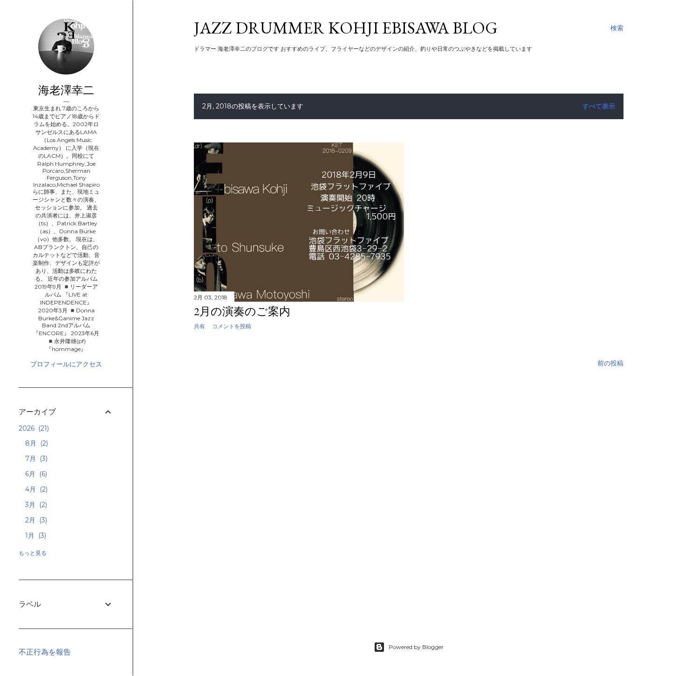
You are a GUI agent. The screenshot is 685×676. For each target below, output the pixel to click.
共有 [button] (199, 326)
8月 (35, 443)
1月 (34, 535)
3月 (35, 504)
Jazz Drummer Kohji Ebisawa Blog (346, 28)
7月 (35, 458)
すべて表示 (598, 106)
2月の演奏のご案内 (242, 311)
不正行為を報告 (45, 652)
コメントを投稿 (231, 326)
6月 (35, 474)
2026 (33, 428)
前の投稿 (610, 363)
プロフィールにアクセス (66, 364)
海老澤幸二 (66, 90)
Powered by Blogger (416, 646)
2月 (35, 520)
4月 (35, 489)
